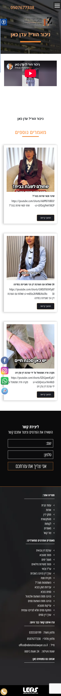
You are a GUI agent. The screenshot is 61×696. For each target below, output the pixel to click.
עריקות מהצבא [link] (44, 605)
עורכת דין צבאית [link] (43, 550)
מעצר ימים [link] (46, 560)
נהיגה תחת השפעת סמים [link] (39, 601)
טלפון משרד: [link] (49, 632)
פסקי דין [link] (47, 514)
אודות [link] (48, 510)
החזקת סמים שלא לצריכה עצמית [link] (36, 610)
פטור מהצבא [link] (45, 555)
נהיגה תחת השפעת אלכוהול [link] (38, 596)
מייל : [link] (52, 645)
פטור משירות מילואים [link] (41, 564)
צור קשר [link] (47, 533)
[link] (4, 359)
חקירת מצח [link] (46, 578)
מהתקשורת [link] (46, 519)
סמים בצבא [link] (46, 592)
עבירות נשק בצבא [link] (43, 587)
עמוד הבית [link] (46, 505)
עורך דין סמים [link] (45, 615)
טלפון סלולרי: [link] (48, 639)
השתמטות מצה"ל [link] (43, 583)
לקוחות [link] (48, 524)
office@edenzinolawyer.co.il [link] (33, 645)
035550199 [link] (35, 632)
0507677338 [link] (22, 7)
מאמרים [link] (47, 528)
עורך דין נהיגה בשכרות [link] (40, 573)
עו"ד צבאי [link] (46, 569)
